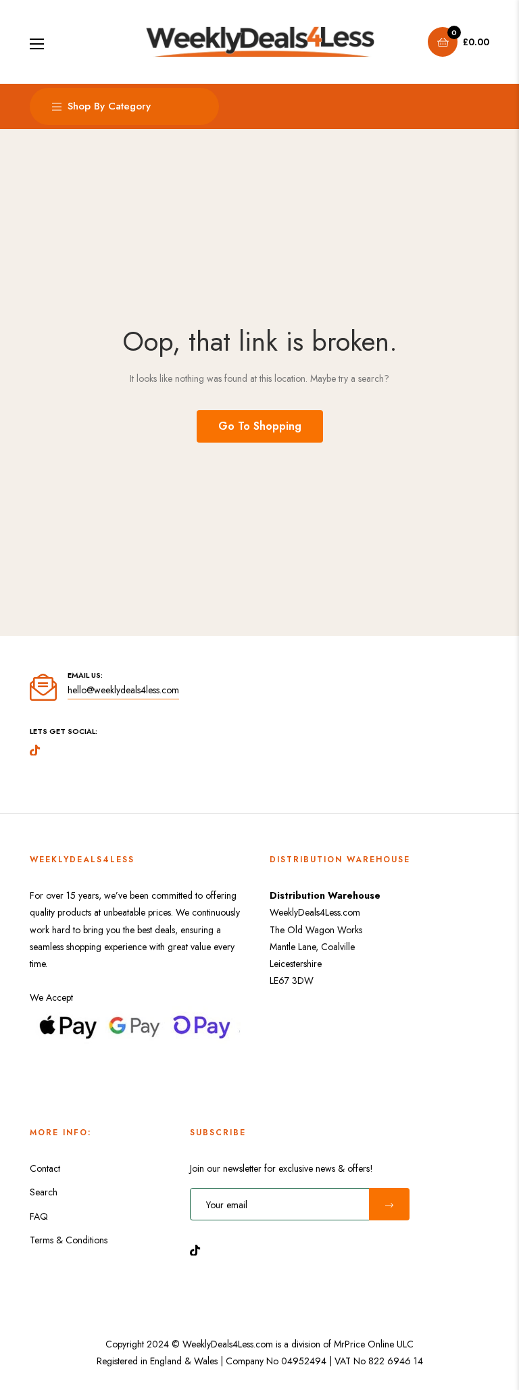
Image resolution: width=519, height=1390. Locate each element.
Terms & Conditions (68, 1240)
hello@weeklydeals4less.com (123, 690)
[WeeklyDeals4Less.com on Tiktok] (198, 1249)
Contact (45, 1168)
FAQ (39, 1216)
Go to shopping (259, 426)
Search (43, 1192)
